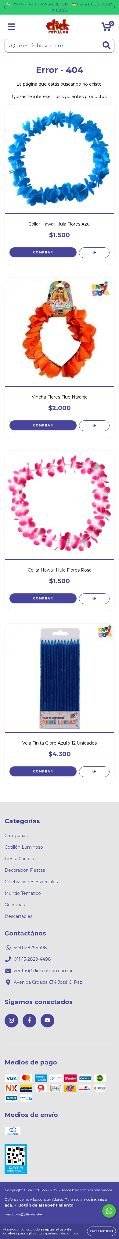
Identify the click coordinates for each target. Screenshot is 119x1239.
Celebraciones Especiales (31, 881)
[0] (106, 28)
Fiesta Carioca (19, 858)
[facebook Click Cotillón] (29, 1020)
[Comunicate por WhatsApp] (109, 1211)
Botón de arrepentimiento (46, 1205)
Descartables (18, 916)
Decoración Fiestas (25, 870)
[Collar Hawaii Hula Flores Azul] (94, 252)
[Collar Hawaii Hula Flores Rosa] (94, 598)
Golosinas (15, 905)
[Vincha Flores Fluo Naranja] (94, 425)
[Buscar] (106, 45)
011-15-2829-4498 (32, 959)
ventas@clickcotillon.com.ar (43, 970)
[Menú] (11, 27)
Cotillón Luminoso (24, 847)
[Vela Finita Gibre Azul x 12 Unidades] (94, 771)
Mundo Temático (23, 893)
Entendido (101, 1231)
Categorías (16, 835)
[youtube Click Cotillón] (47, 1020)
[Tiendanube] (24, 1215)
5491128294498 (30, 947)
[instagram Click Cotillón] (11, 1020)
